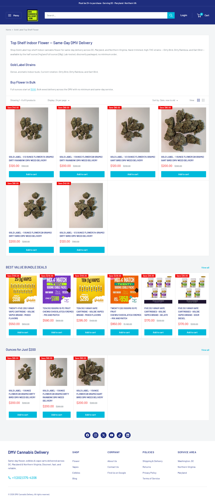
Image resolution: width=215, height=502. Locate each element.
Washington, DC (186, 461)
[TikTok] (120, 435)
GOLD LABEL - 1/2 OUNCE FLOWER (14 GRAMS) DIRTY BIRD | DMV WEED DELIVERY (82, 234)
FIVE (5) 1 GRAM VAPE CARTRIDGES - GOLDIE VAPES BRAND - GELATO (156, 311)
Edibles (76, 472)
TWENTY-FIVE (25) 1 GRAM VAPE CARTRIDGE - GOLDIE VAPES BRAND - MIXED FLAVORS (22, 313)
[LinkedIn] (128, 435)
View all (205, 267)
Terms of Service (151, 478)
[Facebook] (87, 435)
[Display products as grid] (198, 100)
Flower (76, 461)
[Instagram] (95, 435)
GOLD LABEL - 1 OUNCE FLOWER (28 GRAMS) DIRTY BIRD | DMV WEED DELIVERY (30, 234)
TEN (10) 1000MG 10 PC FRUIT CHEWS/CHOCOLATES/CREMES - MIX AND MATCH (57, 311)
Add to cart (31, 174)
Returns (147, 466)
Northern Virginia (186, 466)
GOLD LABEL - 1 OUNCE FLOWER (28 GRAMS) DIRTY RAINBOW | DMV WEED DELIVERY (81, 158)
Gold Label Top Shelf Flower (26, 29)
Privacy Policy (149, 472)
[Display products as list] (203, 100)
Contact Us (113, 466)
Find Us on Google (117, 472)
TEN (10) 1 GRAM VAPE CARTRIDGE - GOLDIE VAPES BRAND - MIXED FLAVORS (90, 311)
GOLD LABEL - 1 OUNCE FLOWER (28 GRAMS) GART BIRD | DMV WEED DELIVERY (182, 158)
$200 (33, 89)
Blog (74, 478)
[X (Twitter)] (103, 435)
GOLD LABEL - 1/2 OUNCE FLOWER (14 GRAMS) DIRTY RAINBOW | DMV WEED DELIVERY (31, 158)
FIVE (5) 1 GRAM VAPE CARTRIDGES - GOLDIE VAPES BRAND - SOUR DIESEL (189, 313)
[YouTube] (112, 435)
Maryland (182, 472)
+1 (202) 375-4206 (24, 477)
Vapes (75, 466)
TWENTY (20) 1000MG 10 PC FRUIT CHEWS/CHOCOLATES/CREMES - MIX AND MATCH (124, 313)
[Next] (209, 305)
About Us (112, 461)
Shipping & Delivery (152, 461)
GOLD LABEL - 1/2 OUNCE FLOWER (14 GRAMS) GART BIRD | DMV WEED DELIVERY (132, 158)
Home (8, 29)
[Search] (171, 15)
